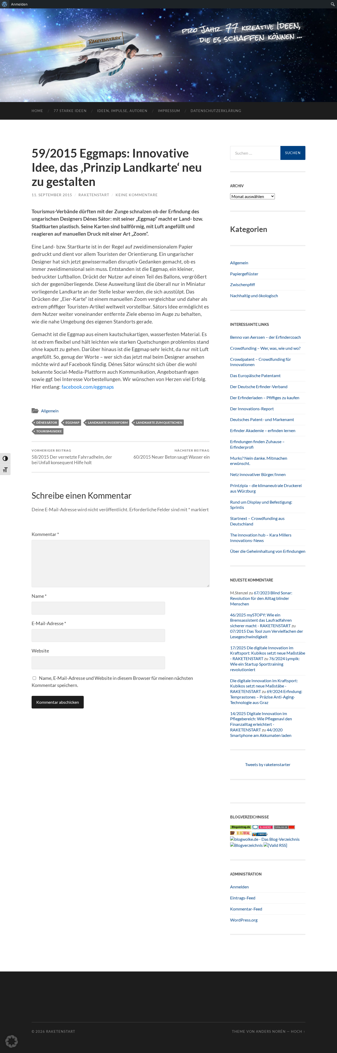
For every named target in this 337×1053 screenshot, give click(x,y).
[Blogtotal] (240, 833)
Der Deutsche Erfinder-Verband (259, 386)
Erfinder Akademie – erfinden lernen (262, 430)
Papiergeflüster (244, 273)
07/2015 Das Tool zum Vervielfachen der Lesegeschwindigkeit (266, 634)
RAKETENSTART (168, 47)
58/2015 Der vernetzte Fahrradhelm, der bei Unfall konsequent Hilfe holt (72, 456)
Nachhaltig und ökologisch (254, 295)
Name (39, 596)
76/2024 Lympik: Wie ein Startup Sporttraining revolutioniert (265, 664)
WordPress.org (243, 919)
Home (37, 111)
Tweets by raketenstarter (267, 764)
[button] (11, 1041)
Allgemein (49, 410)
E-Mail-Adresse (49, 623)
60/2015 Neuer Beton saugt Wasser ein (171, 454)
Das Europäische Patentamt (255, 375)
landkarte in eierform (108, 422)
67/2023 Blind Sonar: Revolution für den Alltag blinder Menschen (261, 598)
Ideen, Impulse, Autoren (122, 111)
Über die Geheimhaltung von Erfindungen (267, 551)
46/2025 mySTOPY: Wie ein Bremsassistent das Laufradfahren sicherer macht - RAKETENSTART (261, 620)
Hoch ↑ (298, 1031)
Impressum (169, 111)
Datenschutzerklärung (216, 111)
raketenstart (93, 195)
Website (40, 651)
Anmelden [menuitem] (19, 4)
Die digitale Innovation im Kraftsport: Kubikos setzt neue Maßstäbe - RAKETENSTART (264, 686)
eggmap (73, 422)
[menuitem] (4, 4)
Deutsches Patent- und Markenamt (262, 419)
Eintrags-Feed (242, 897)
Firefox (263, 834)
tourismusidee (49, 431)
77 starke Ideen (70, 111)
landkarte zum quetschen (159, 422)
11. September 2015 (52, 195)
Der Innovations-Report (252, 408)
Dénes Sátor (46, 422)
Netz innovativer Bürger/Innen (258, 474)
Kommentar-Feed (246, 908)
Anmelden (239, 886)
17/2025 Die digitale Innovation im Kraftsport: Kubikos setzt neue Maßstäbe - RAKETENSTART (267, 653)
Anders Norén (271, 1031)
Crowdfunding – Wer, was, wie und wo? (265, 348)
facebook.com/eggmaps (88, 387)
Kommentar (45, 534)
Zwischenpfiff (242, 284)
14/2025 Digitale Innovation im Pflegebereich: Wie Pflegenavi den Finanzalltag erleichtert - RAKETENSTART (261, 721)
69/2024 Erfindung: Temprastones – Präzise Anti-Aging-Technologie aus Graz (266, 697)
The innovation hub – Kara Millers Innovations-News (260, 537)
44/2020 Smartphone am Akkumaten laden (260, 732)
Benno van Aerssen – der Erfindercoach (265, 337)
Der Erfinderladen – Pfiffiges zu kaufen (264, 397)
